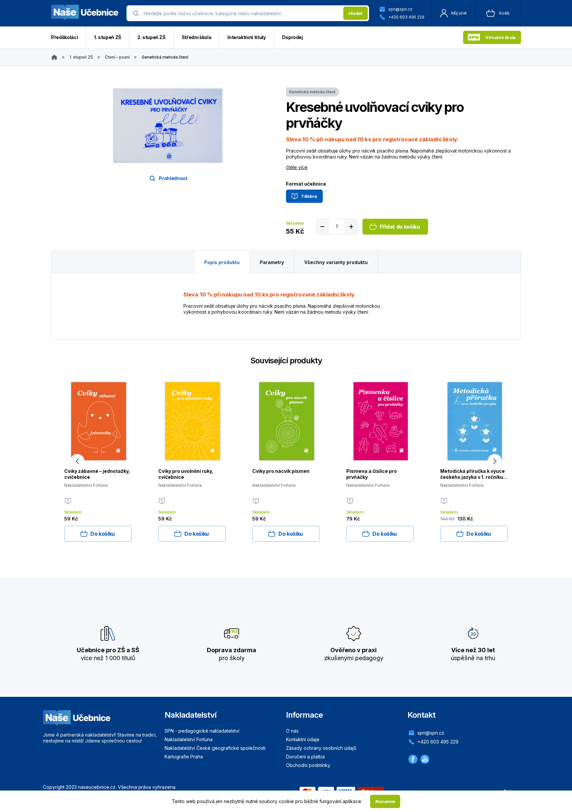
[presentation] (241, 13)
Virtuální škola (500, 37)
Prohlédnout (173, 178)
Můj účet (459, 13)
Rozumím (385, 801)
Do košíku (102, 533)
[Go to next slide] (495, 461)
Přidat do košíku (400, 226)
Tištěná (309, 196)
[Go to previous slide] (77, 461)
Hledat (355, 13)
